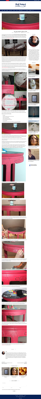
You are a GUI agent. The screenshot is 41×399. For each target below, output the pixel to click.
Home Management (21, 10)
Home (2, 10)
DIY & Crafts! (10, 10)
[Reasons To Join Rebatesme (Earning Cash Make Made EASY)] (33, 69)
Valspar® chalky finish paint (10, 38)
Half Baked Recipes (21, 395)
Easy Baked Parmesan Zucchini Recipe (14, 0)
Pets (32, 10)
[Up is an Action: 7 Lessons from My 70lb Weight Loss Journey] (33, 125)
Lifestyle (14, 10)
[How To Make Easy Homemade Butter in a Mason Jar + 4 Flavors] (33, 83)
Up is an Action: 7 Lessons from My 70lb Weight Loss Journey (33, 132)
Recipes (7, 10)
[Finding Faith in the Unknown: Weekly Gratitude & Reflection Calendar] (14, 371)
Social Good (27, 10)
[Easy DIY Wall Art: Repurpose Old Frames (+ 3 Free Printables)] (6, 371)
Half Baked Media (23, 396)
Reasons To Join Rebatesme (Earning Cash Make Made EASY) (33, 76)
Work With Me (35, 0)
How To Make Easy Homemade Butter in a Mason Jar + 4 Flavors (33, 90)
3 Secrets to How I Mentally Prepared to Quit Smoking (33, 118)
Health (17, 10)
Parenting (30, 10)
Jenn (12, 32)
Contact (38, 0)
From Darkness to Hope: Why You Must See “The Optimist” (33, 161)
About (4, 10)
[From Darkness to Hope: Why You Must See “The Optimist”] (33, 154)
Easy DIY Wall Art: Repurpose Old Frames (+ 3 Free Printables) (33, 104)
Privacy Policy (16, 395)
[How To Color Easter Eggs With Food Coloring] (23, 371)
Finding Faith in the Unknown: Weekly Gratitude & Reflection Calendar (33, 147)
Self (24, 10)
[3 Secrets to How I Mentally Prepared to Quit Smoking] (33, 111)
